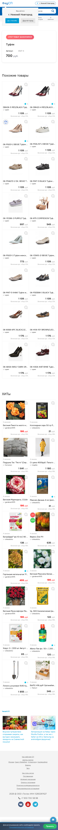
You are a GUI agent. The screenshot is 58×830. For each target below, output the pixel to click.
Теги (28, 768)
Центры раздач (27, 760)
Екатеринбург (43, 762)
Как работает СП (28, 757)
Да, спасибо (12, 21)
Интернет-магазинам (28, 779)
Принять (50, 826)
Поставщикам (28, 776)
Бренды (28, 765)
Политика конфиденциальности (28, 785)
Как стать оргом (28, 773)
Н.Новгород (32, 762)
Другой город (28, 21)
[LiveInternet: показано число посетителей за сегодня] (12, 811)
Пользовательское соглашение (28, 788)
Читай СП (6, 711)
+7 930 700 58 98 (29, 798)
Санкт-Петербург (21, 762)
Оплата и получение (28, 782)
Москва (11, 762)
